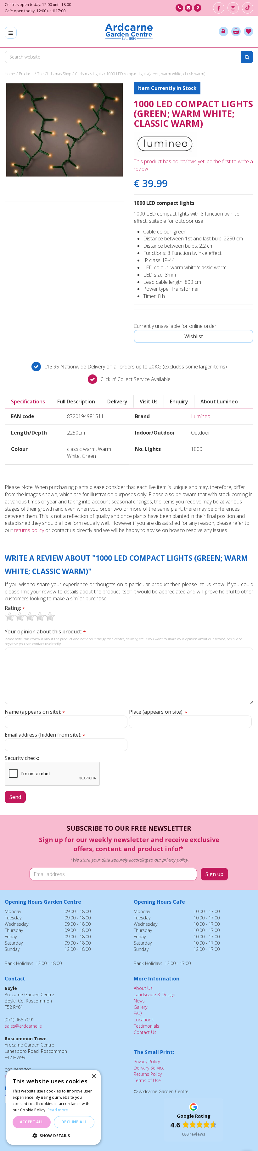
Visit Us (149, 401)
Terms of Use (147, 1080)
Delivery (117, 401)
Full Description (76, 401)
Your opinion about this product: (45, 631)
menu (11, 33)
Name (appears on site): (35, 712)
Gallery (140, 1007)
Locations (144, 1020)
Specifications (28, 401)
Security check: (22, 758)
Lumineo (200, 416)
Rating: (15, 608)
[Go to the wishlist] (248, 31)
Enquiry (179, 401)
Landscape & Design (154, 994)
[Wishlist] (248, 31)
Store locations (197, 8)
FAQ (138, 1013)
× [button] (93, 1076)
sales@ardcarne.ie (23, 1026)
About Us (143, 988)
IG (233, 8)
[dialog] (53, 1107)
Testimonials (146, 1026)
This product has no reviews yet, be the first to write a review (193, 165)
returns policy (29, 530)
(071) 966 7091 (179, 8)
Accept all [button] (32, 1122)
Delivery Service (149, 1068)
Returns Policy (148, 1074)
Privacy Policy (147, 1061)
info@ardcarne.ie (188, 8)
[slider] (30, 616)
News (139, 1001)
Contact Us (145, 1032)
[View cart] (236, 31)
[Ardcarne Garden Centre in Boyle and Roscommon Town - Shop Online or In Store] (129, 31)
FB (218, 8)
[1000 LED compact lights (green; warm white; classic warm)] (64, 141)
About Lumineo (219, 401)
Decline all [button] (74, 1122)
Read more (58, 1110)
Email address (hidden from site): (45, 734)
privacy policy (175, 860)
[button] (53, 1135)
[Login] (223, 31)
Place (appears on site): (158, 712)
